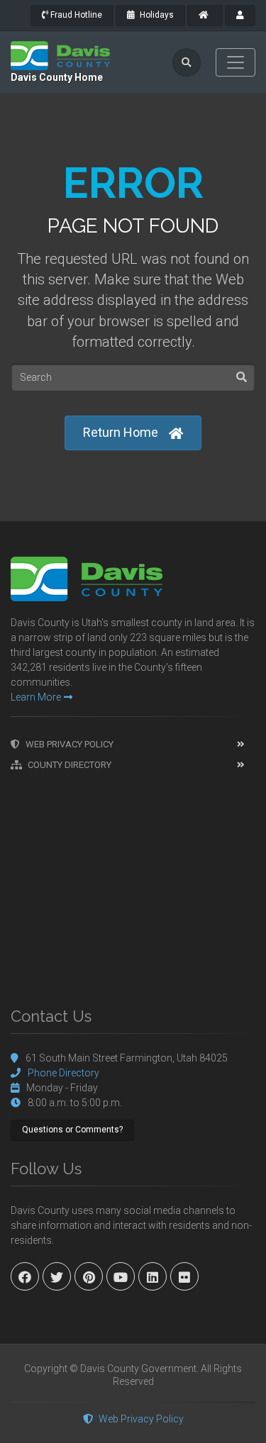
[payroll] (240, 15)
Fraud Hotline (75, 15)
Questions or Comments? (72, 1130)
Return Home (120, 432)
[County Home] (205, 15)
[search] (186, 62)
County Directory (69, 764)
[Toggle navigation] (235, 62)
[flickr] (184, 1276)
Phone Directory (63, 1073)
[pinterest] (88, 1276)
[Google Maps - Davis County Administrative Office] (133, 882)
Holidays (156, 15)
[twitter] (57, 1276)
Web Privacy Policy (69, 744)
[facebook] (25, 1276)
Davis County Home (57, 77)
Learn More (36, 697)
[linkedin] (152, 1276)
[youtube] (120, 1276)
